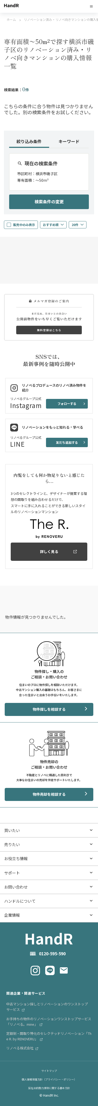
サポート (12, 873)
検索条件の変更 (49, 201)
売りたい (12, 844)
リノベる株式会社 (20, 1048)
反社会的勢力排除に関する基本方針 (49, 1088)
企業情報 (12, 915)
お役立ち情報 (16, 858)
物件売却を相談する (49, 794)
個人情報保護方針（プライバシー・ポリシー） (49, 1079)
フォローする (66, 403)
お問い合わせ (16, 887)
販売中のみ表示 (24, 224)
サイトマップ (49, 1071)
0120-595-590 (52, 953)
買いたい (12, 830)
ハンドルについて (20, 901)
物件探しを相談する (49, 709)
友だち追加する (67, 442)
